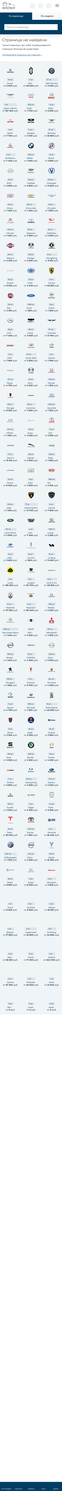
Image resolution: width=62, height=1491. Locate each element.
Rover (10, 732)
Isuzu (30, 433)
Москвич (51, 882)
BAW (10, 133)
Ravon (10, 707)
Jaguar (30, 458)
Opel (50, 658)
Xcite (51, 982)
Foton (52, 308)
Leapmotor (31, 932)
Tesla (9, 832)
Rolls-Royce (52, 707)
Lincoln (31, 558)
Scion (10, 907)
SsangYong (31, 782)
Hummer (31, 408)
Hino (30, 383)
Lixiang (51, 558)
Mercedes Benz (10, 633)
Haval (9, 383)
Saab (30, 732)
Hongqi (10, 408)
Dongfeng (51, 258)
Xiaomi (51, 957)
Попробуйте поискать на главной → (22, 54)
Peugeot (10, 683)
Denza (10, 982)
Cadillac (31, 183)
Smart (51, 757)
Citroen (10, 233)
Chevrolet (31, 208)
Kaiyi (30, 483)
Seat (8, 757)
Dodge (30, 258)
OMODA (31, 658)
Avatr (51, 1007)
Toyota (30, 832)
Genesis (52, 333)
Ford (29, 308)
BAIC (50, 108)
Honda (51, 383)
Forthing (51, 932)
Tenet (31, 957)
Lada (8, 508)
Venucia (52, 832)
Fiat (9, 308)
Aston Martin (10, 108)
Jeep (50, 458)
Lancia (51, 508)
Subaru (51, 782)
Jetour (10, 483)
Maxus (51, 907)
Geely (30, 333)
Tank (50, 807)
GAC (9, 333)
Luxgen (31, 583)
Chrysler (51, 208)
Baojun (10, 932)
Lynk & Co (51, 583)
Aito (30, 83)
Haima (51, 358)
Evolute (31, 907)
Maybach (31, 608)
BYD (9, 183)
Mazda (51, 608)
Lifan (9, 558)
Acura (10, 83)
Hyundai (51, 408)
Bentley (52, 133)
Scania (51, 732)
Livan (30, 1007)
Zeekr (10, 882)
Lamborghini (31, 508)
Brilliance (10, 158)
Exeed (10, 283)
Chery (10, 208)
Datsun (10, 258)
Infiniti (9, 433)
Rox (9, 1007)
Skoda (30, 757)
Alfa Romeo (52, 83)
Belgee (31, 133)
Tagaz (31, 807)
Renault (31, 707)
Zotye (31, 882)
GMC (9, 358)
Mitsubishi (51, 633)
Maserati (10, 608)
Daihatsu (51, 233)
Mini (30, 633)
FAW (30, 283)
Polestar (31, 982)
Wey (9, 957)
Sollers (10, 782)
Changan (51, 183)
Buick (51, 158)
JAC (50, 433)
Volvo (30, 857)
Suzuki (10, 807)
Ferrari (51, 283)
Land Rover (10, 533)
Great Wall (31, 358)
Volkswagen (10, 857)
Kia (49, 483)
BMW (30, 158)
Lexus (50, 533)
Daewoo (31, 233)
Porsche (51, 683)
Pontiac (31, 683)
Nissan (9, 658)
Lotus (10, 583)
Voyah (51, 857)
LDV (30, 533)
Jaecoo (10, 458)
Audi (29, 108)
